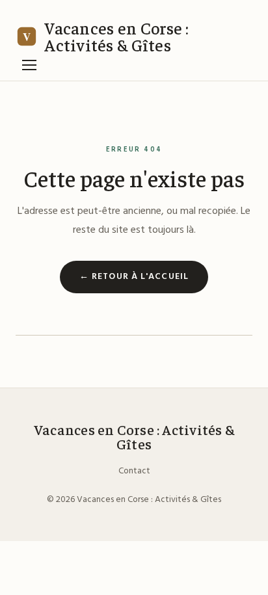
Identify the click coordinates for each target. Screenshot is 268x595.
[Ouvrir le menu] (29, 64)
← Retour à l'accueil (134, 276)
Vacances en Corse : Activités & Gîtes (134, 436)
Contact (134, 471)
